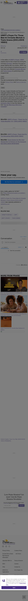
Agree (14, 587)
